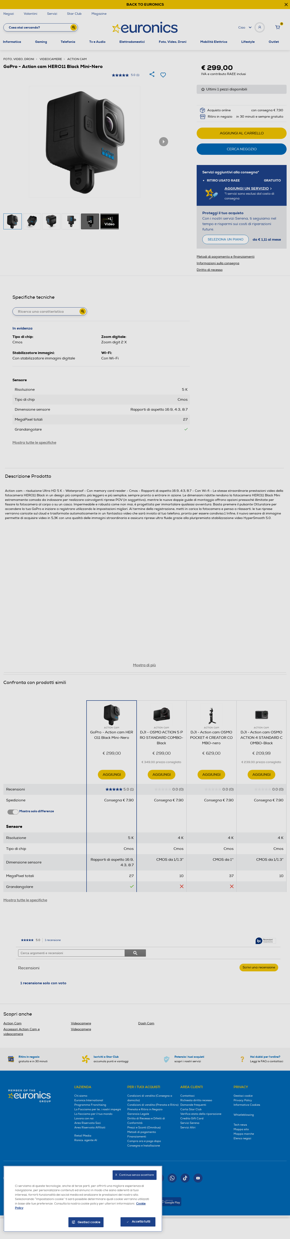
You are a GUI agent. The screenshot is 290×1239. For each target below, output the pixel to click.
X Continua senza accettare (134, 1175)
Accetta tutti (141, 1221)
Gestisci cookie (89, 1222)
